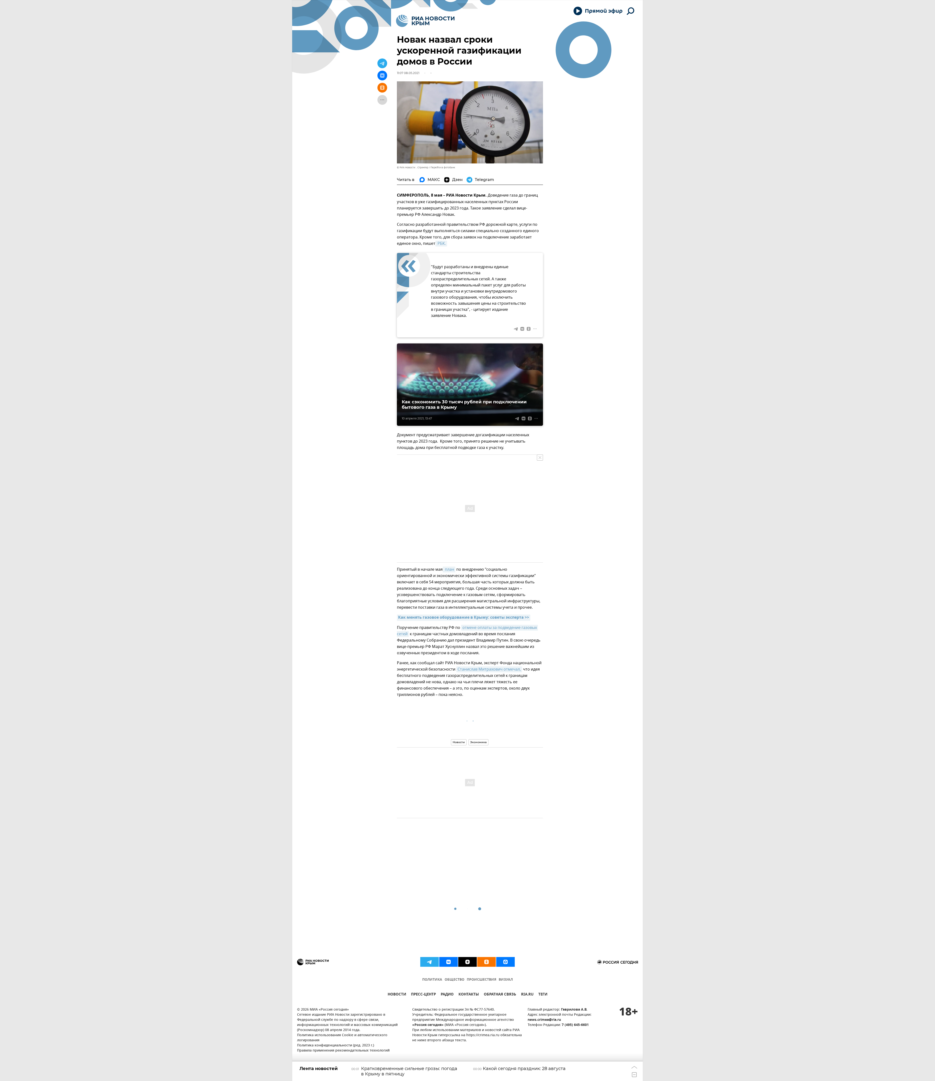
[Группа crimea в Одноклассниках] (486, 962)
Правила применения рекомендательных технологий (343, 1050)
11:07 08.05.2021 (408, 73)
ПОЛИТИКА (432, 980)
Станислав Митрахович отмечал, (489, 669)
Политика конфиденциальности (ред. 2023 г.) (335, 1045)
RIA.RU (527, 995)
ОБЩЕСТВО (454, 980)
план (449, 569)
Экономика (478, 742)
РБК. (441, 244)
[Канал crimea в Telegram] (429, 962)
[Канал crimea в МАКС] (505, 962)
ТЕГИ (542, 995)
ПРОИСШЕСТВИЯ (481, 980)
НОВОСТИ (397, 995)
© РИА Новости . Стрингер (412, 167)
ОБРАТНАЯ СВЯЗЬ (500, 995)
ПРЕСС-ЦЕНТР (423, 995)
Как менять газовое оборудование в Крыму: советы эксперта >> (463, 618)
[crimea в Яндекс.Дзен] (467, 962)
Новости (459, 742)
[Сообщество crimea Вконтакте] (448, 962)
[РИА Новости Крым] (425, 21)
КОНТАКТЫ (468, 995)
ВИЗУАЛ (506, 980)
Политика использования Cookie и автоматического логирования (342, 1038)
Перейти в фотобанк (442, 167)
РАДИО (447, 995)
